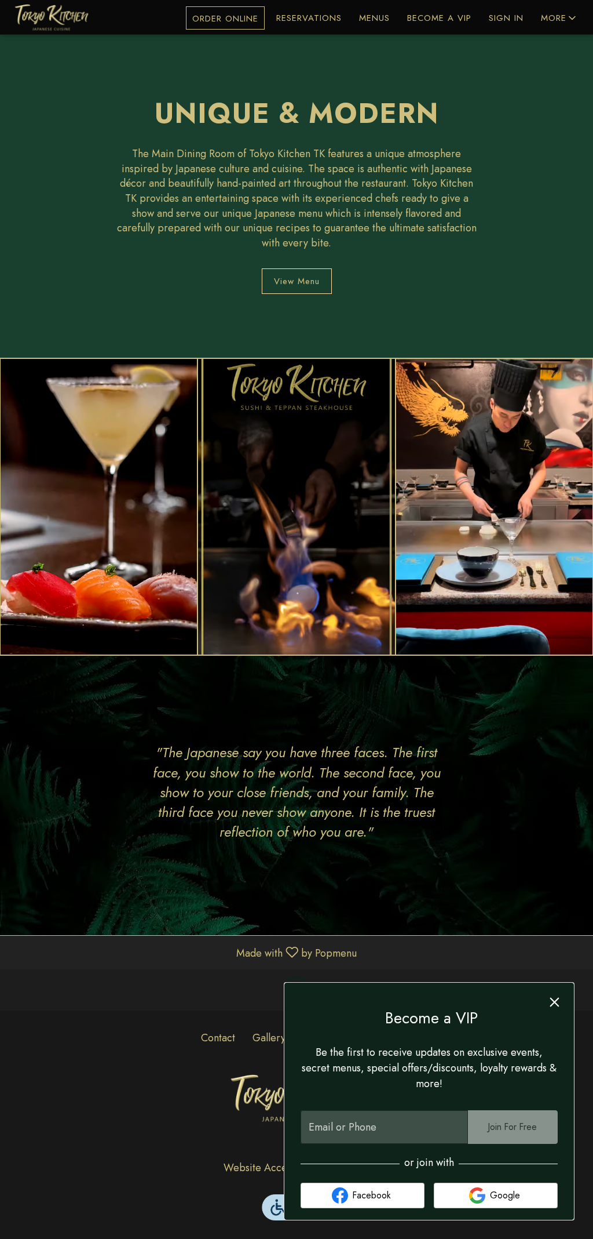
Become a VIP (439, 18)
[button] (559, 18)
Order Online (225, 18)
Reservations (309, 18)
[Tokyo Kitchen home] (61, 17)
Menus (374, 18)
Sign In (506, 18)
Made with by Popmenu (183, 952)
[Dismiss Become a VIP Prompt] (554, 1002)
